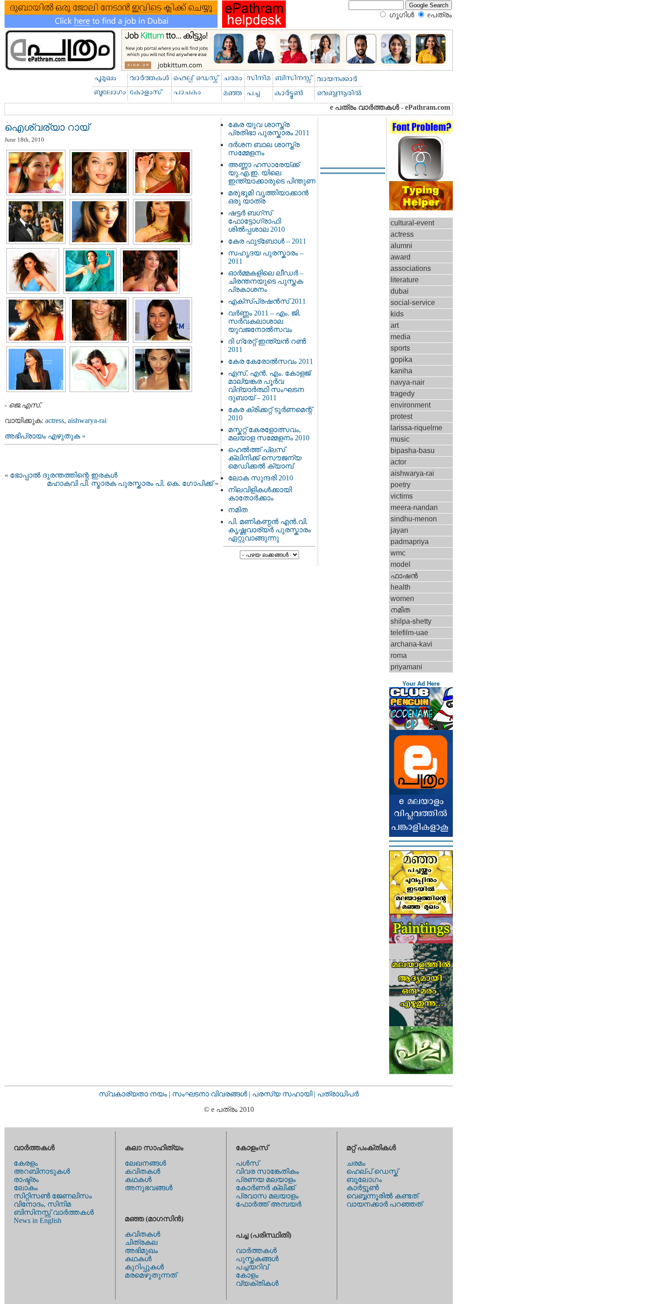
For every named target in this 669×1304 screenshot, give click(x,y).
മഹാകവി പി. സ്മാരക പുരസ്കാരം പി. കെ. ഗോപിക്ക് (130, 483)
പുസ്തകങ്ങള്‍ (257, 1259)
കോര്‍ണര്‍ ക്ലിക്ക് (265, 1188)
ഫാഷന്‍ (404, 576)
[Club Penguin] (421, 727)
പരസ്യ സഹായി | (284, 1094)
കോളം (247, 1275)
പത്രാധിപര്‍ (338, 1094)
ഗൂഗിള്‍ (401, 15)
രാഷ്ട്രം (26, 1179)
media (400, 337)
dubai (399, 291)
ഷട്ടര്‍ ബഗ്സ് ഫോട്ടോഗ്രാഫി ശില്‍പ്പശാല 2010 (256, 221)
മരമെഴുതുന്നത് (151, 1275)
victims (401, 496)
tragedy (402, 393)
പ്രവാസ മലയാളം (267, 1196)
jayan (399, 530)
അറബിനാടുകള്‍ (42, 1171)
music (400, 439)
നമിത (238, 510)
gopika (401, 359)
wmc (397, 553)
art (394, 325)
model (400, 564)
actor (398, 462)
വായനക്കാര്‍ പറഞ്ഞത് (384, 1204)
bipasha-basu (412, 450)
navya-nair (407, 382)
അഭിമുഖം (141, 1250)
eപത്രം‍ (439, 15)
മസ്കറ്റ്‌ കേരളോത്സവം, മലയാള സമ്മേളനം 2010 (268, 434)
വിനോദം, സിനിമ (42, 1204)
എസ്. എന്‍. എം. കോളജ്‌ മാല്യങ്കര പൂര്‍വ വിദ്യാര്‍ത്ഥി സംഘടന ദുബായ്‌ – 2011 (269, 385)
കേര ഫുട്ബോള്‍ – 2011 (267, 241)
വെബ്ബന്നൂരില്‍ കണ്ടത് (382, 1196)
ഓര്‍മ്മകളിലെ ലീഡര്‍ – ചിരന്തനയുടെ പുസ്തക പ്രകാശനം (266, 281)
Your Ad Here (421, 683)
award (400, 257)
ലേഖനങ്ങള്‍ (145, 1163)
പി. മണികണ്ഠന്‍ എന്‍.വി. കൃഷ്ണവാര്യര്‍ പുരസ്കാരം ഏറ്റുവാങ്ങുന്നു (269, 530)
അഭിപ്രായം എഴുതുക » (45, 436)
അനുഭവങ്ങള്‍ (148, 1188)
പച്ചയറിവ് (252, 1267)
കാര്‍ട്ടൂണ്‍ (362, 1188)
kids (397, 314)
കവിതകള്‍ (142, 1171)
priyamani (406, 667)
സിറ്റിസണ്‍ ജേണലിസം (53, 1196)
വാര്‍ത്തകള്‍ (256, 1250)
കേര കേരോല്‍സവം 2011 (270, 361)
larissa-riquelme (416, 428)
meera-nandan (414, 507)
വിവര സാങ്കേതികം (267, 1171)
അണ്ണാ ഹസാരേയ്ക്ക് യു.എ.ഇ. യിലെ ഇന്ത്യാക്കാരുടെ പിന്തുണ (271, 173)
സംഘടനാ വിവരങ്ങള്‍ (210, 1094)
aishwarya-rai (87, 420)
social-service (412, 302)
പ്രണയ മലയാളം (266, 1179)
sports (400, 348)
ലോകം (26, 1188)
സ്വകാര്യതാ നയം (133, 1094)
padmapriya (409, 541)
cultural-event (412, 223)
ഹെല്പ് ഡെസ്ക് (372, 1171)
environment (410, 405)
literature (404, 280)
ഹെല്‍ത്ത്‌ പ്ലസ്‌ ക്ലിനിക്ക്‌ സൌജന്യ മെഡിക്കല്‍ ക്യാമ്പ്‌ (264, 458)
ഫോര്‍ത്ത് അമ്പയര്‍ (268, 1204)
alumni (401, 246)
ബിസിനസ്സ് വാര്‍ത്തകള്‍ (54, 1212)
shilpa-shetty (410, 621)
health (400, 587)
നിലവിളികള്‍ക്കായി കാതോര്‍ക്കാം (260, 494)
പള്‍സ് (247, 1163)
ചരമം (355, 1163)
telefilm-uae (409, 633)
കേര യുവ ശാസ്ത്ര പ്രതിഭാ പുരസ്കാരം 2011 (268, 129)
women (402, 598)
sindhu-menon (413, 519)
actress (54, 420)
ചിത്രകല (141, 1242)
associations (410, 268)
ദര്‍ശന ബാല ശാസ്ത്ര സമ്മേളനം (263, 149)
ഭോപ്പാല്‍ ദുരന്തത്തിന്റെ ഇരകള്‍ (63, 475)
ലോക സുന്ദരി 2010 (260, 478)
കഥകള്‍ (138, 1179)
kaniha (401, 371)
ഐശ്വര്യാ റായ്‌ (47, 127)
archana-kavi (411, 644)
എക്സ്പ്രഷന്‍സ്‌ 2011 (267, 301)
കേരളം (26, 1163)
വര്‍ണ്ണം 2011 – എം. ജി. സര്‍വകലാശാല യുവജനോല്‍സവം (264, 321)
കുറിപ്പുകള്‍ (144, 1267)
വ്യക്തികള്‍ (257, 1283)
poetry (400, 485)
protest (401, 416)
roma (398, 655)
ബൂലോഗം (364, 1179)
